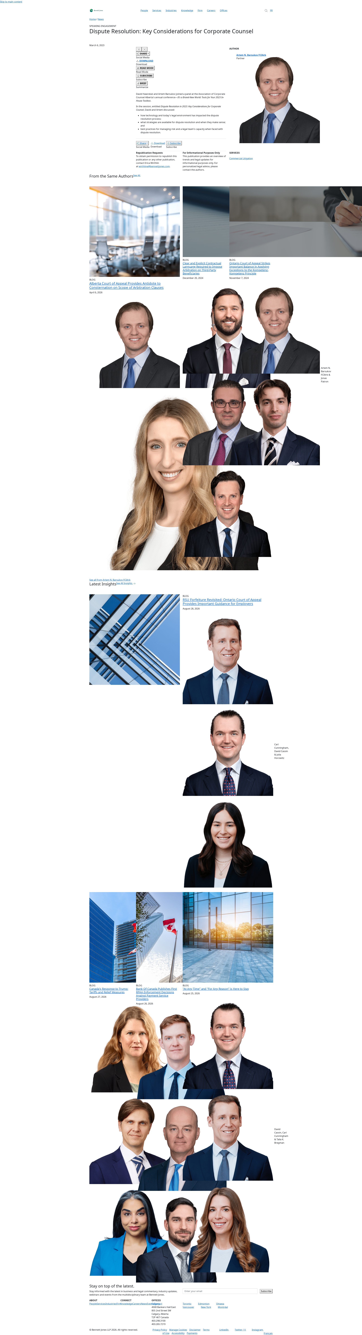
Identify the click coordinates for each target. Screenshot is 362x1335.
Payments (192, 1333)
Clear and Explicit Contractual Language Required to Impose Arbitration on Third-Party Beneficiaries (202, 268)
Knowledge (187, 10)
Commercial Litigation (241, 158)
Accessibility (178, 1333)
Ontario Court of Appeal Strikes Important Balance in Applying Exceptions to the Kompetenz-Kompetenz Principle (249, 268)
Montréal (223, 1307)
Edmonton (203, 1303)
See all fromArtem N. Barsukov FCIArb (109, 579)
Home (92, 19)
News (101, 19)
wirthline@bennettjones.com (154, 166)
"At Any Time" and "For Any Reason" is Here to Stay (216, 989)
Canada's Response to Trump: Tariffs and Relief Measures (108, 990)
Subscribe (175, 143)
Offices (223, 10)
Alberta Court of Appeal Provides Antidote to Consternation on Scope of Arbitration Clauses (126, 285)
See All (136, 175)
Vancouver (188, 1307)
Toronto (187, 1303)
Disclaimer (195, 1329)
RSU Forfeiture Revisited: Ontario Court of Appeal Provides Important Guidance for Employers (222, 601)
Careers (211, 10)
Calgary (156, 1303)
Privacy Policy (160, 1329)
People (144, 10)
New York (206, 1307)
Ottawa (220, 1303)
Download (159, 143)
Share (143, 143)
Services (156, 10)
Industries (171, 10)
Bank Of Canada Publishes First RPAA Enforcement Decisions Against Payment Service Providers (156, 994)
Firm (200, 10)
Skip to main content (11, 1)
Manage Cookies (178, 1329)
